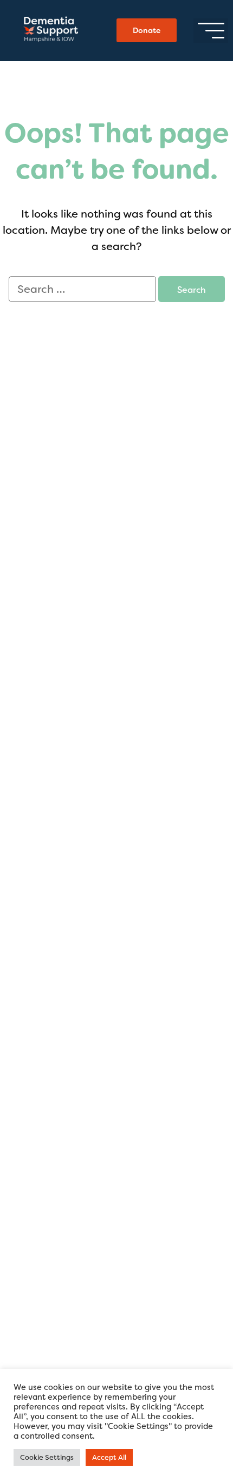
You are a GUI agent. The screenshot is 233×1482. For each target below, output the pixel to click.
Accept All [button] (109, 1457)
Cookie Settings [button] (47, 1457)
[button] (211, 30)
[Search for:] (83, 289)
